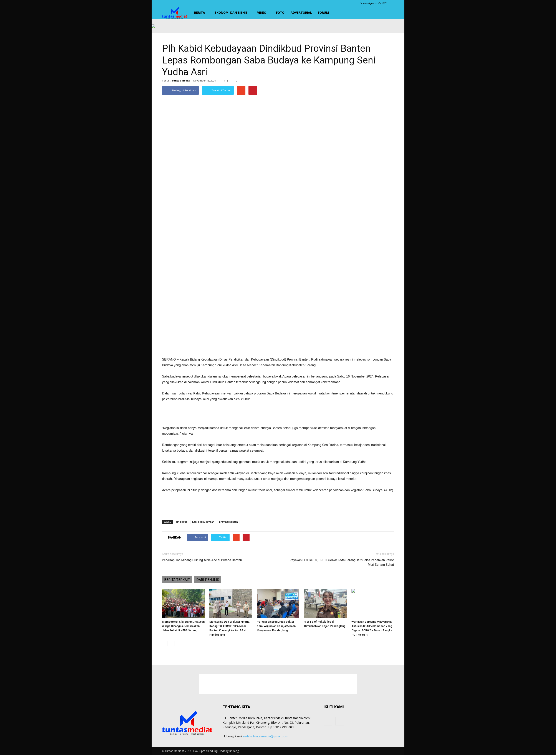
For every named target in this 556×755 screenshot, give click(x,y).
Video (261, 12)
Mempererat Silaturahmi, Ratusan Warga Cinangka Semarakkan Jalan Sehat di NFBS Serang (183, 626)
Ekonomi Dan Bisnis (231, 12)
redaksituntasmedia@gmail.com (265, 736)
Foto (280, 12)
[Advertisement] (278, 345)
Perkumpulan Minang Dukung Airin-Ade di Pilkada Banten (202, 560)
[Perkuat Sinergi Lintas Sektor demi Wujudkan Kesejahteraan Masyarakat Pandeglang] (278, 603)
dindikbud (181, 521)
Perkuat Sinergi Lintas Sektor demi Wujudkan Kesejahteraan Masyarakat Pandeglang (276, 626)
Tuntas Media (181, 80)
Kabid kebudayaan (203, 521)
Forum (323, 12)
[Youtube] (339, 721)
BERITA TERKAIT (177, 580)
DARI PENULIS (207, 580)
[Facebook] (328, 721)
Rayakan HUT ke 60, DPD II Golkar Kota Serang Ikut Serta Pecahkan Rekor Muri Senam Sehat (342, 562)
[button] (389, 12)
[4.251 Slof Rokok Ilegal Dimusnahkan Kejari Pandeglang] (325, 603)
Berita (199, 12)
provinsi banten (228, 521)
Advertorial (301, 12)
